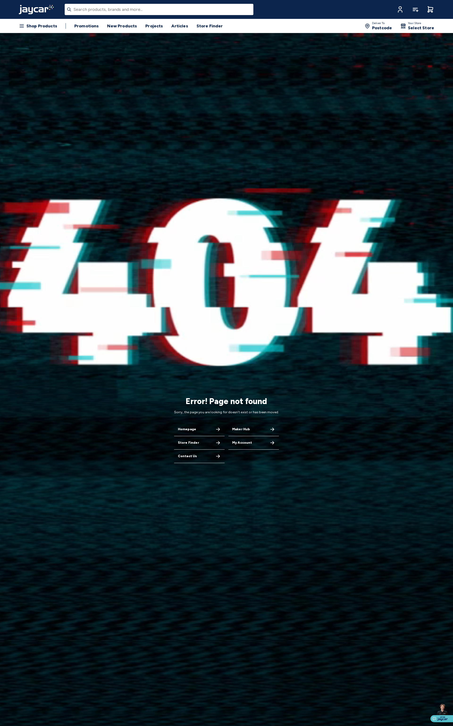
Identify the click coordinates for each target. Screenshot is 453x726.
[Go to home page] (36, 9)
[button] (400, 9)
